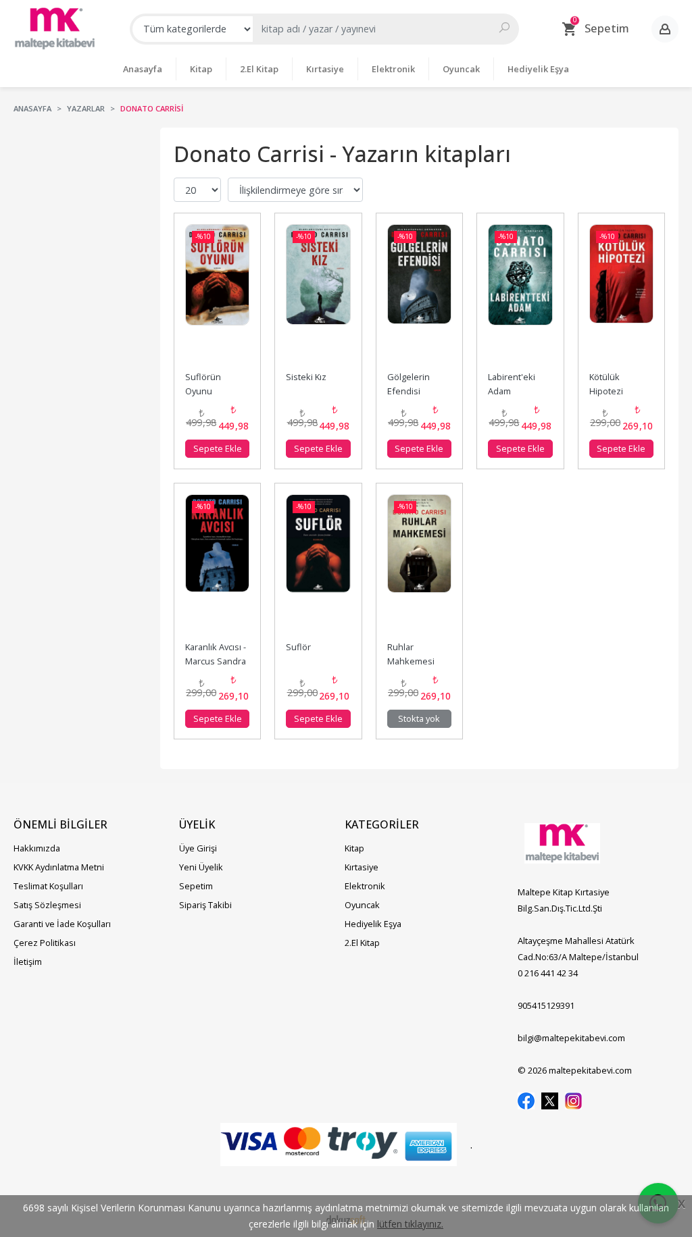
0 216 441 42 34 (548, 973)
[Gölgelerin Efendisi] (419, 295)
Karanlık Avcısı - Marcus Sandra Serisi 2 (216, 661)
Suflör (298, 647)
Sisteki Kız (306, 377)
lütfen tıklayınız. (410, 1223)
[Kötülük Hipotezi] (621, 295)
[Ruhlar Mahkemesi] (419, 565)
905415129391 (546, 1005)
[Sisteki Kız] (318, 295)
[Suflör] (318, 565)
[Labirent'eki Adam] (520, 295)
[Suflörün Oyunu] (217, 295)
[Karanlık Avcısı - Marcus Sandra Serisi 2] (217, 565)
